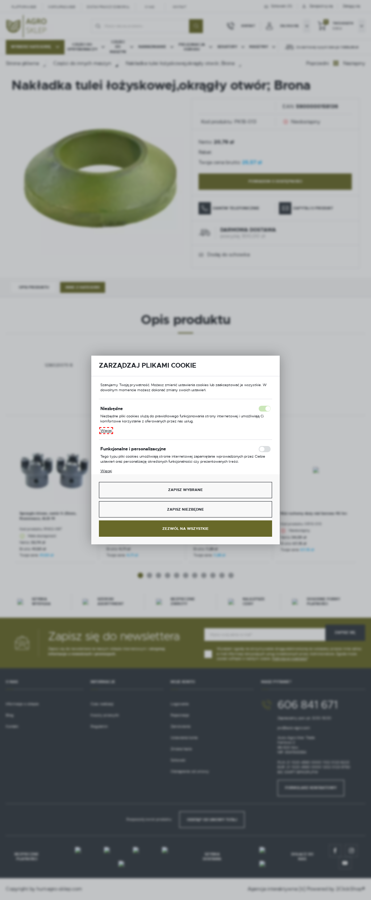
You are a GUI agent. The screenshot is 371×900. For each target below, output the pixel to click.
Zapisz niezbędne (185, 509)
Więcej (106, 430)
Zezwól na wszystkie (185, 528)
